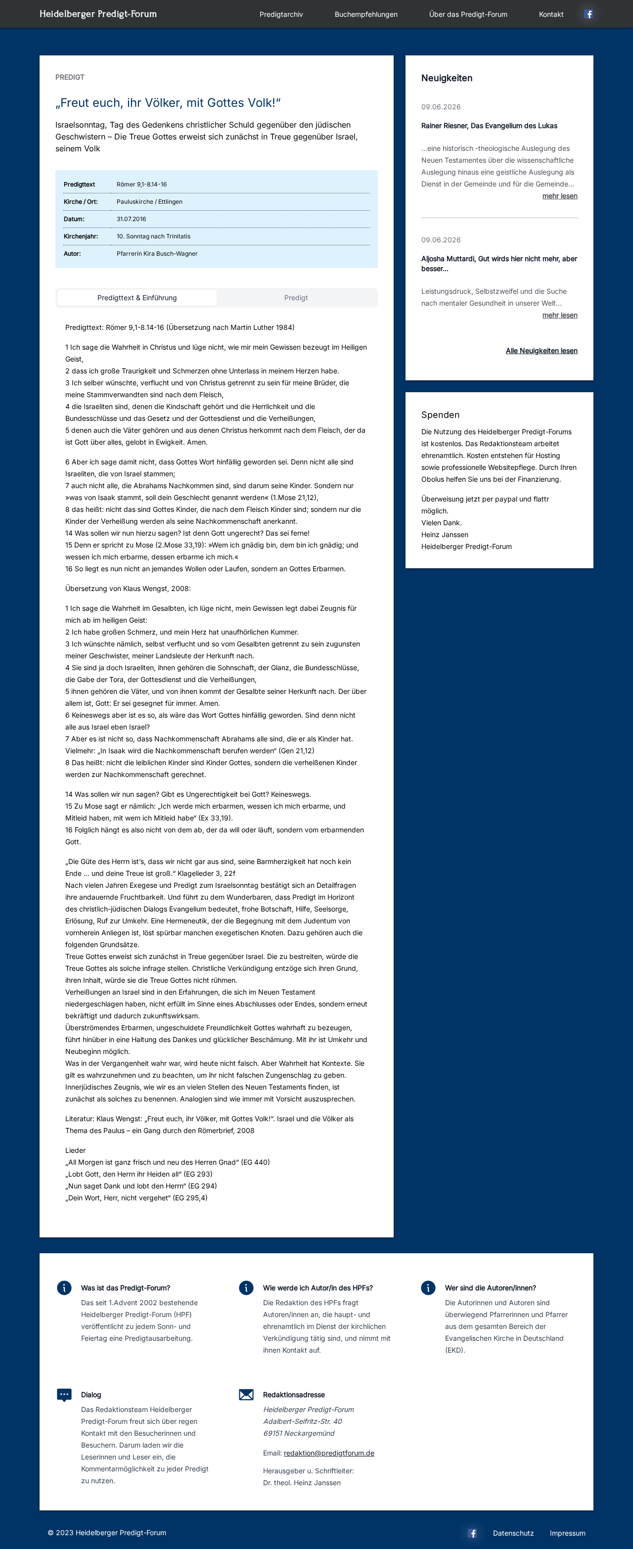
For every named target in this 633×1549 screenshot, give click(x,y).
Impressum (568, 1533)
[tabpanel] (216, 767)
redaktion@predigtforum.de (329, 1453)
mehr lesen (560, 195)
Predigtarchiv (281, 14)
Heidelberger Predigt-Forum (98, 13)
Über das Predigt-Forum (468, 14)
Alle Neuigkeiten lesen (542, 350)
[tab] (137, 298)
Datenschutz (513, 1533)
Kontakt (551, 14)
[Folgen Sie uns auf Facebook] (588, 15)
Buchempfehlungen (366, 14)
